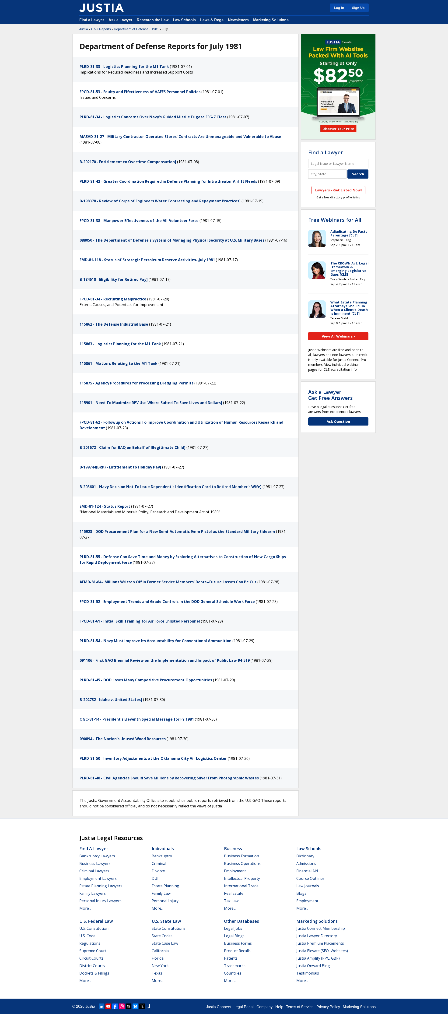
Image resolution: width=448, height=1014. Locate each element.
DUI (155, 878)
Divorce (158, 870)
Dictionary (305, 856)
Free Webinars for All (334, 220)
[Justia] (101, 8)
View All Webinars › (338, 336)
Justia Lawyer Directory (316, 935)
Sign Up (358, 8)
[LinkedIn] (101, 1006)
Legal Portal (244, 1007)
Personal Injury (165, 900)
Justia (83, 29)
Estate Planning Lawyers (100, 885)
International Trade (241, 885)
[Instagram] (122, 1006)
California (160, 950)
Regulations (89, 943)
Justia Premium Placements (320, 943)
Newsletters (238, 20)
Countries (232, 973)
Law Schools (184, 20)
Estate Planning (165, 885)
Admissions (306, 863)
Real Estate (233, 893)
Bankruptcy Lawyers (97, 856)
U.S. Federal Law (96, 921)
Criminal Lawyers (94, 870)
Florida (158, 958)
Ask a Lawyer (120, 20)
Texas (157, 973)
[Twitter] (142, 1006)
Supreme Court (92, 950)
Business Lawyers (95, 863)
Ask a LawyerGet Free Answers (330, 394)
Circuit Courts (91, 958)
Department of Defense (131, 29)
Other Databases (241, 921)
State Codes (162, 935)
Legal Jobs (233, 928)
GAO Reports (101, 29)
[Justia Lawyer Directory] (149, 1006)
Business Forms (238, 943)
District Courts (92, 965)
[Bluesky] (135, 1006)
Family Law (161, 893)
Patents (231, 958)
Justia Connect (218, 1007)
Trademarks (234, 965)
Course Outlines (310, 878)
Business (233, 848)
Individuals (163, 848)
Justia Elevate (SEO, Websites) (322, 950)
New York (160, 965)
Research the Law (152, 20)
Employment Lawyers (98, 878)
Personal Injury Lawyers (100, 900)
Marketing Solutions (271, 20)
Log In (339, 8)
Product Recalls (237, 950)
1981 (155, 29)
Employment (235, 870)
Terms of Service (300, 1007)
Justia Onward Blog (313, 965)
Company (264, 1007)
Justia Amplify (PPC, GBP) (318, 958)
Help (279, 1007)
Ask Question (338, 421)
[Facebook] (115, 1006)
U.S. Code (87, 935)
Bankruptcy (162, 856)
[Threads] (128, 1006)
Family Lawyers (92, 893)
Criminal (159, 863)
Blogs (301, 893)
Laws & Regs (212, 20)
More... (85, 908)
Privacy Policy (328, 1007)
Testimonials (307, 973)
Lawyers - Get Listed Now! (338, 190)
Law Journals (307, 885)
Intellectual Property (242, 878)
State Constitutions (169, 928)
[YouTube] (108, 1006)
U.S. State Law (166, 921)
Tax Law (231, 900)
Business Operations (242, 863)
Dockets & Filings (94, 973)
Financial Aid (307, 870)
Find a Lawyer (91, 20)
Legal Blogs (234, 935)
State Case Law (165, 943)
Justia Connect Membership (320, 928)
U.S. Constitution (93, 928)
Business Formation (241, 856)
